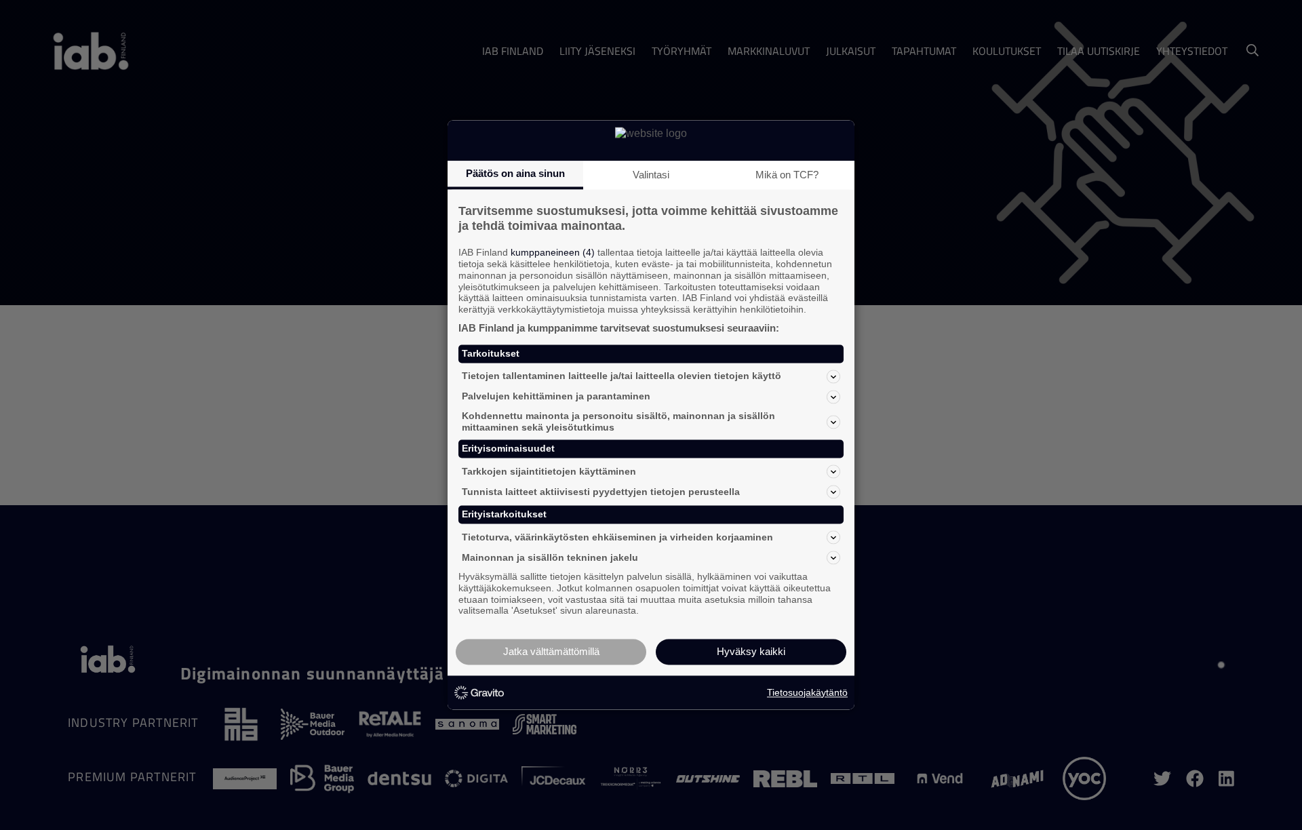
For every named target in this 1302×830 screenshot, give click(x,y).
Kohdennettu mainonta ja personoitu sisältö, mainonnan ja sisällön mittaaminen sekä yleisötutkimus (618, 421)
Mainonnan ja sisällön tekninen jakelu (550, 557)
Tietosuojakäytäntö (807, 692)
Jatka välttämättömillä (551, 652)
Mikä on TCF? (786, 174)
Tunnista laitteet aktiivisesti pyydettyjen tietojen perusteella (601, 491)
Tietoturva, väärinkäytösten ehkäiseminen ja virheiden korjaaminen (617, 537)
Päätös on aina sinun (515, 173)
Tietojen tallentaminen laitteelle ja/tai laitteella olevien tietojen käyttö (621, 376)
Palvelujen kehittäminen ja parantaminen (556, 396)
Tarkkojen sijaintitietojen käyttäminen (549, 471)
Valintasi (651, 174)
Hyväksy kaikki (751, 652)
